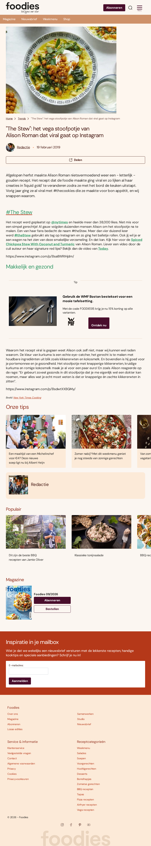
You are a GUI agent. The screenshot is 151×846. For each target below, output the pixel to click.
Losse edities (14, 729)
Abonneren (114, 8)
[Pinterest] (80, 825)
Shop (66, 19)
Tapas (80, 794)
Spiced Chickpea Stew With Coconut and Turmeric (74, 242)
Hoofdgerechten (86, 768)
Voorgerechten (85, 763)
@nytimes (59, 222)
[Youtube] (89, 825)
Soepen (81, 758)
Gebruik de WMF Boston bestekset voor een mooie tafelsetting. (97, 298)
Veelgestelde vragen (19, 753)
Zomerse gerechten (88, 784)
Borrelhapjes (84, 779)
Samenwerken (85, 714)
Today (103, 248)
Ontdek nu (98, 325)
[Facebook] (71, 825)
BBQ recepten (85, 789)
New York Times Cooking (27, 397)
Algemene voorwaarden (21, 763)
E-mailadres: (16, 665)
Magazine (9, 19)
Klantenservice (15, 748)
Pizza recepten (85, 799)
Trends (22, 118)
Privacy (11, 768)
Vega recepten (85, 809)
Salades (81, 753)
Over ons (12, 714)
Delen (78, 160)
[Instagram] (62, 825)
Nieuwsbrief (29, 19)
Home (9, 118)
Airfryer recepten (87, 804)
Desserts (82, 774)
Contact (12, 758)
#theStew (22, 235)
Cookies (12, 774)
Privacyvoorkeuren (18, 779)
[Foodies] (22, 7)
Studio (81, 719)
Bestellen (52, 609)
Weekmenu (50, 19)
